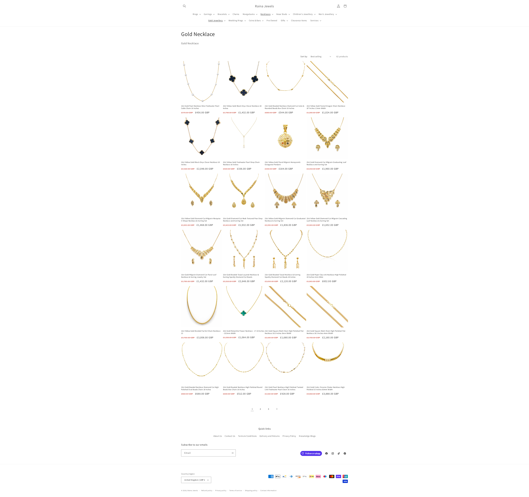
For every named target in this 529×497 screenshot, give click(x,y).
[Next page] (276, 409)
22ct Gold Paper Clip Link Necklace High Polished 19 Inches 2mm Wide (326, 276)
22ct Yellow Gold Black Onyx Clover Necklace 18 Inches (242, 107)
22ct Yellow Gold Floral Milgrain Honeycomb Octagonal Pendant (282, 163)
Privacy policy (220, 490)
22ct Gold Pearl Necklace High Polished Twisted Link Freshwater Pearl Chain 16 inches (284, 388)
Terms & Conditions (247, 436)
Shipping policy (251, 490)
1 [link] (252, 408)
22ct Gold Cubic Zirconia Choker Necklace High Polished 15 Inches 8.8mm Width (326, 388)
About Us (217, 436)
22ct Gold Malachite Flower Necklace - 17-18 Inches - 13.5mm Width (243, 332)
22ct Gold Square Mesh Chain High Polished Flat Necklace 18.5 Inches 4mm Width (326, 332)
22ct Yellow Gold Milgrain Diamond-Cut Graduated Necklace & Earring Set (285, 219)
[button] (184, 6)
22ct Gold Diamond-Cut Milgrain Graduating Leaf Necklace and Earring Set (326, 163)
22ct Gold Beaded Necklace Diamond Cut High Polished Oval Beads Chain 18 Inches (200, 388)
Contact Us (230, 436)
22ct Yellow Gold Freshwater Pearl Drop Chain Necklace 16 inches (241, 163)
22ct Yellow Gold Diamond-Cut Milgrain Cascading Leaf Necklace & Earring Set (327, 219)
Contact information (268, 490)
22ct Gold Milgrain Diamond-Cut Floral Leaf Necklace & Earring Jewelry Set (198, 276)
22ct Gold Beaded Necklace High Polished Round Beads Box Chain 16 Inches (242, 388)
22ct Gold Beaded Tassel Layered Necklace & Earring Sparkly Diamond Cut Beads (241, 276)
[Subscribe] (232, 453)
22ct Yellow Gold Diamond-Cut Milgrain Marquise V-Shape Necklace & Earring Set (201, 219)
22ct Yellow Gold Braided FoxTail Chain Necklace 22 (200, 332)
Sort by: (304, 56)
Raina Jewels (192, 490)
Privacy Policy (289, 436)
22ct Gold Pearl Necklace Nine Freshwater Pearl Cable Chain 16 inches (200, 107)
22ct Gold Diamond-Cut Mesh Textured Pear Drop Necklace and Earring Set (243, 219)
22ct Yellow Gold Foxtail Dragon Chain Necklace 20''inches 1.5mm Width (326, 107)
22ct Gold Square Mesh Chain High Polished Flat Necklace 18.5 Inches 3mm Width (284, 332)
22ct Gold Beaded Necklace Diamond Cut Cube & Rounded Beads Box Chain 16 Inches (284, 107)
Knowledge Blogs (307, 436)
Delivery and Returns (270, 436)
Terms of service (235, 490)
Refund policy (206, 490)
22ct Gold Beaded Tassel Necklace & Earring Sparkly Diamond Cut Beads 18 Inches (282, 276)
